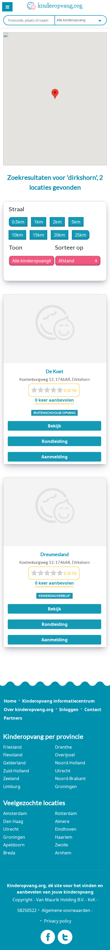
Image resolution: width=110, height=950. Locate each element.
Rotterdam (66, 813)
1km (38, 222)
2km (57, 222)
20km (59, 235)
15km (38, 235)
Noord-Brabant (70, 778)
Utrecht (62, 771)
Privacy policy (57, 921)
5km (76, 222)
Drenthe (63, 747)
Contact (92, 709)
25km (80, 235)
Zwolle (61, 845)
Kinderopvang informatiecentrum (58, 701)
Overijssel (65, 755)
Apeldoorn (14, 845)
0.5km (18, 222)
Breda (9, 853)
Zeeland (11, 778)
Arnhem (63, 853)
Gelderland (14, 763)
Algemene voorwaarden (66, 910)
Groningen (66, 786)
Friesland (12, 747)
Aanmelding (54, 457)
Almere (62, 821)
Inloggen (68, 709)
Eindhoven (65, 829)
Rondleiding (55, 441)
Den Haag (13, 821)
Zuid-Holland (16, 771)
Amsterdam (15, 813)
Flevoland (12, 755)
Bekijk (54, 426)
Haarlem (63, 837)
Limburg (11, 786)
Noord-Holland (70, 763)
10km (17, 235)
